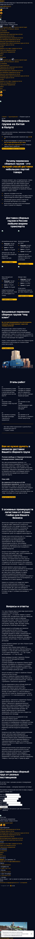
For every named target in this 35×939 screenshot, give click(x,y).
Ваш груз (2, 794)
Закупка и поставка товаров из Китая (11, 48)
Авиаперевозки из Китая (7, 36)
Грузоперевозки (4, 32)
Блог (1, 55)
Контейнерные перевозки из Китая (10, 39)
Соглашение (23, 882)
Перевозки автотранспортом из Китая (11, 34)
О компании (3, 30)
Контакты (3, 57)
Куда (1, 801)
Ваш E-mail (3, 803)
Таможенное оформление (7, 52)
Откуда (2, 799)
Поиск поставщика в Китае (8, 50)
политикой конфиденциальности (13, 935)
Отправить (4, 807)
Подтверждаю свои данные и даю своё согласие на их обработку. (16, 809)
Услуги (2, 46)
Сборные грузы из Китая (7, 45)
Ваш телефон (4, 805)
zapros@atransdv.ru (5, 6)
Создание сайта (5, 885)
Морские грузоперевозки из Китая (10, 41)
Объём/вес (3, 796)
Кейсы (2, 54)
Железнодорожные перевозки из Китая (11, 38)
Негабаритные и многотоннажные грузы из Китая (14, 43)
